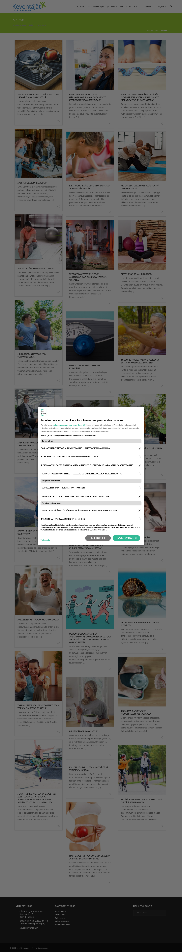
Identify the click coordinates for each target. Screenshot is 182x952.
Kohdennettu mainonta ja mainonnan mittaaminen (69, 456)
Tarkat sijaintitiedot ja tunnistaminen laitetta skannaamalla (75, 448)
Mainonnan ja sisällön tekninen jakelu (63, 519)
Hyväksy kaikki (126, 538)
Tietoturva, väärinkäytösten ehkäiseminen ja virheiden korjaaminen (79, 510)
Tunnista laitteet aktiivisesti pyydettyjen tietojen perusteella (75, 496)
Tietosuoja (45, 540)
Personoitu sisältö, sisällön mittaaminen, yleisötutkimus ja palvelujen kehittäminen (88, 465)
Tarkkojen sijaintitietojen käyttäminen (63, 488)
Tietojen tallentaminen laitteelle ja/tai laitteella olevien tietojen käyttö (81, 473)
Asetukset (98, 538)
